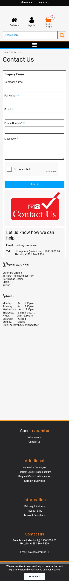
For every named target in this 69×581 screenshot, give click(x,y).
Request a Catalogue (34, 467)
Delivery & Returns (34, 506)
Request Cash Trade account (34, 476)
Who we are (26, 2)
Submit (34, 184)
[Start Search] (61, 35)
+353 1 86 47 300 (34, 254)
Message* (10, 138)
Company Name (14, 81)
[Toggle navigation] (34, 45)
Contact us (43, 2)
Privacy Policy (34, 510)
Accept (36, 576)
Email (7, 109)
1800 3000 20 (52, 251)
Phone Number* (13, 123)
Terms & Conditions (34, 515)
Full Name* (10, 95)
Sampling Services (34, 480)
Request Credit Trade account (34, 471)
